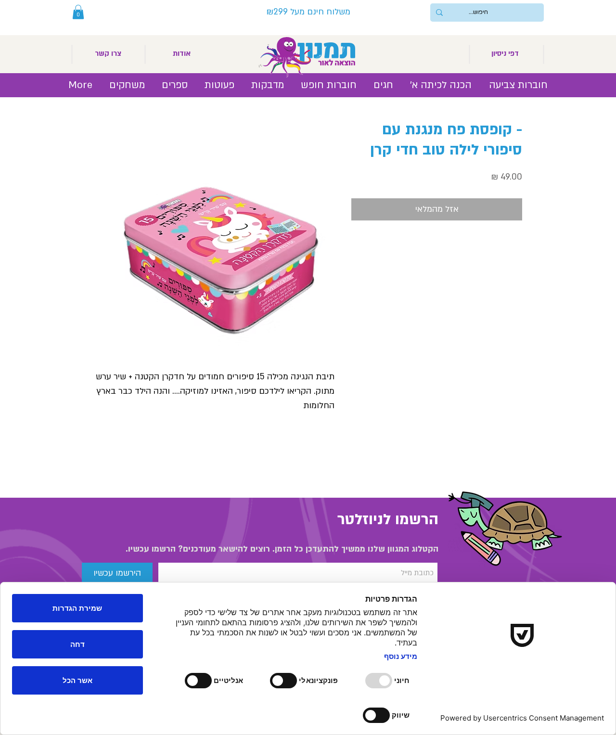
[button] (78, 12)
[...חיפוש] (439, 12)
